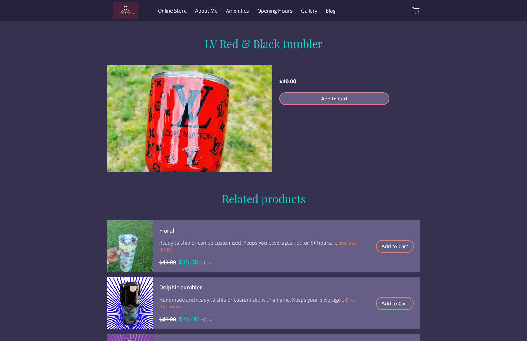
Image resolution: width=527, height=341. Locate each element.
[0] (416, 10)
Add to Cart (334, 98)
